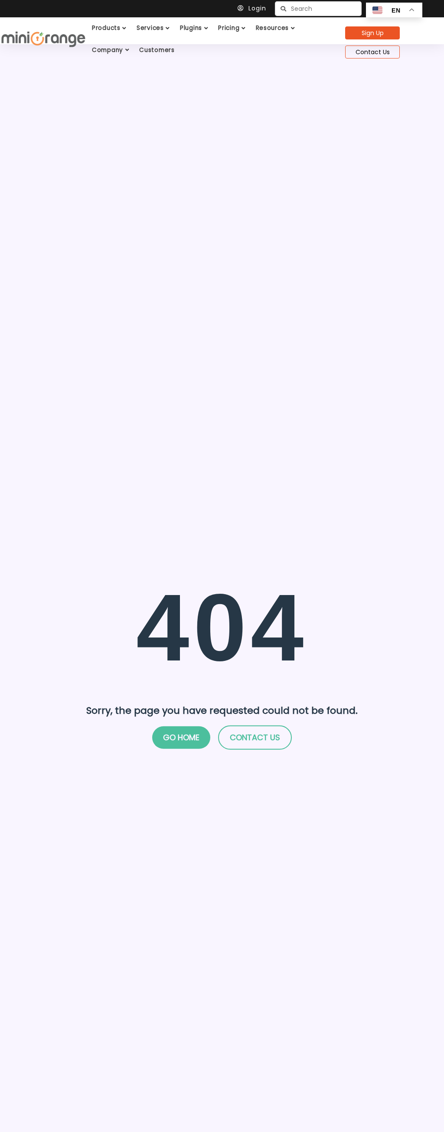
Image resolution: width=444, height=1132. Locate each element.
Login (257, 8)
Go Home (181, 737)
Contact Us (373, 52)
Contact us (255, 737)
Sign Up (373, 33)
